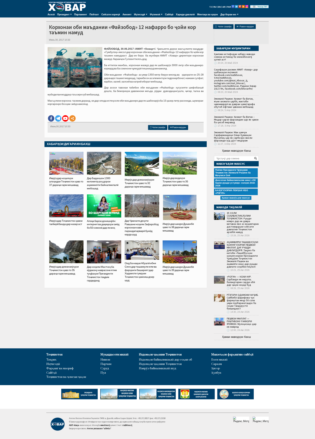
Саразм (216, 364)
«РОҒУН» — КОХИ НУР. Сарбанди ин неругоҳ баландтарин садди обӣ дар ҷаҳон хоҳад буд (241, 280)
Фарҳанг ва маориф (60, 368)
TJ (210, 7)
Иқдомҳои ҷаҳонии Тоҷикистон (160, 354)
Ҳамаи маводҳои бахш (236, 150)
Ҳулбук (216, 373)
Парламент (80, 14)
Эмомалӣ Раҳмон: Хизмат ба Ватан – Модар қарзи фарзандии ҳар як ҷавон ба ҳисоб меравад (236, 119)
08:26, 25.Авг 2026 (238, 288)
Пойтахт (94, 14)
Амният (126, 14)
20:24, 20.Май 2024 (226, 63)
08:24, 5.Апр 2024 (225, 110)
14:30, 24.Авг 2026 (238, 312)
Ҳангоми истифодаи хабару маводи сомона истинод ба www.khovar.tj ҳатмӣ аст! (234, 56)
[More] (72, 118)
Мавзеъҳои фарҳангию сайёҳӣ (232, 354)
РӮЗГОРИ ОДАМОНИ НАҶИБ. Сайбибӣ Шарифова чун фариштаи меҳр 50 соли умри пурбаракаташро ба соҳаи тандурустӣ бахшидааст (242, 301)
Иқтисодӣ (53, 364)
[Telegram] (58, 118)
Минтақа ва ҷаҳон (207, 14)
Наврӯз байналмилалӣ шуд (157, 368)
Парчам (105, 364)
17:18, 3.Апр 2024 (225, 125)
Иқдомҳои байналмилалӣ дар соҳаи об (165, 359)
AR (223, 7)
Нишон (105, 359)
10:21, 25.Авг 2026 (238, 270)
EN (219, 7)
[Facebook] (51, 118)
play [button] (254, 6)
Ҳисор (215, 368)
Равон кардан (245, 26)
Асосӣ (51, 14)
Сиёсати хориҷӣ (110, 14)
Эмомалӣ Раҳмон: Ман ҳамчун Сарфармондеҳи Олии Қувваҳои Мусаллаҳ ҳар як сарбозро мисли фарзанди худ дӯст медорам (233, 136)
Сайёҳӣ (169, 14)
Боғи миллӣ (219, 359)
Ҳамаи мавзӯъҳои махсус (236, 198)
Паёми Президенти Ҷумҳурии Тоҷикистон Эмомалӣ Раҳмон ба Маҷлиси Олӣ (233, 173)
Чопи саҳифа (223, 26)
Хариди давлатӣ (185, 14)
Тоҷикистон (54, 354)
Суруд (104, 368)
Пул (103, 373)
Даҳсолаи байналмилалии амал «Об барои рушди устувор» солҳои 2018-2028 (235, 183)
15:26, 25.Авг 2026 (238, 235)
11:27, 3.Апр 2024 (225, 144)
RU (214, 7)
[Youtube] (65, 118)
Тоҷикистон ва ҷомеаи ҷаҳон (66, 377)
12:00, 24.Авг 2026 (238, 330)
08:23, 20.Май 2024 (226, 92)
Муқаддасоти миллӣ (114, 354)
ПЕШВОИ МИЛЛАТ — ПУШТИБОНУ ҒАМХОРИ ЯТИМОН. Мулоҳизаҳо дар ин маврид (241, 322)
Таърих (51, 359)
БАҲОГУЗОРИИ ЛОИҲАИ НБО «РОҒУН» (231, 191)
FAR (229, 7)
